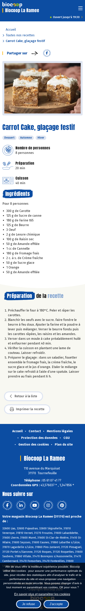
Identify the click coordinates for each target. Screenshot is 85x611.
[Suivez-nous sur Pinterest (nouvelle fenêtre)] (62, 505)
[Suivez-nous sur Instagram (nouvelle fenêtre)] (48, 505)
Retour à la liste (25, 396)
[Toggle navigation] (80, 9)
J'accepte (56, 604)
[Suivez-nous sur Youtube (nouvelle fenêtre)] (35, 505)
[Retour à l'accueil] (12, 5)
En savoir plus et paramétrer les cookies (42, 594)
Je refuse (28, 604)
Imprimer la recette (30, 409)
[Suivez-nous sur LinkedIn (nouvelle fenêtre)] (21, 505)
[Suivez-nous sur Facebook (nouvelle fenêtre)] (7, 505)
